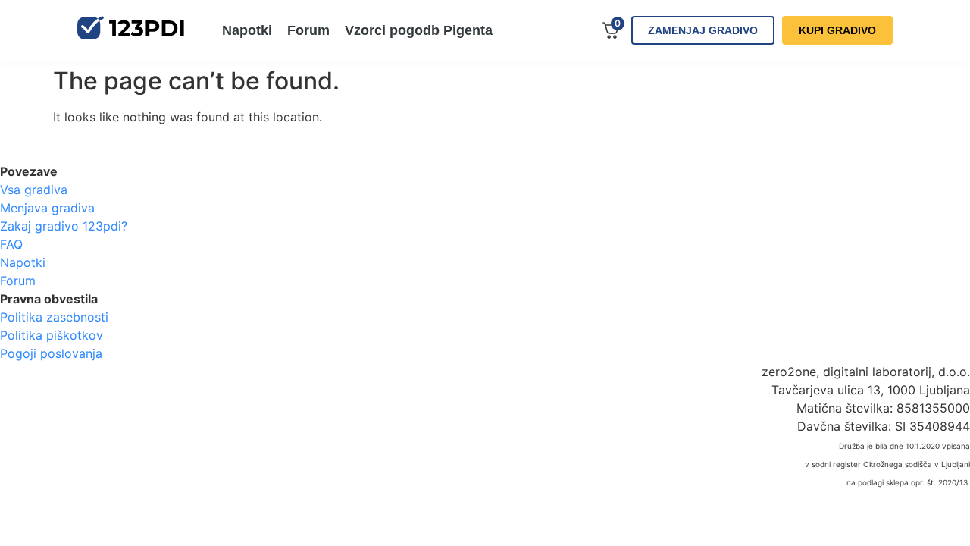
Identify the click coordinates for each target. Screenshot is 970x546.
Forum (308, 30)
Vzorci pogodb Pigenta (419, 30)
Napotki (247, 30)
